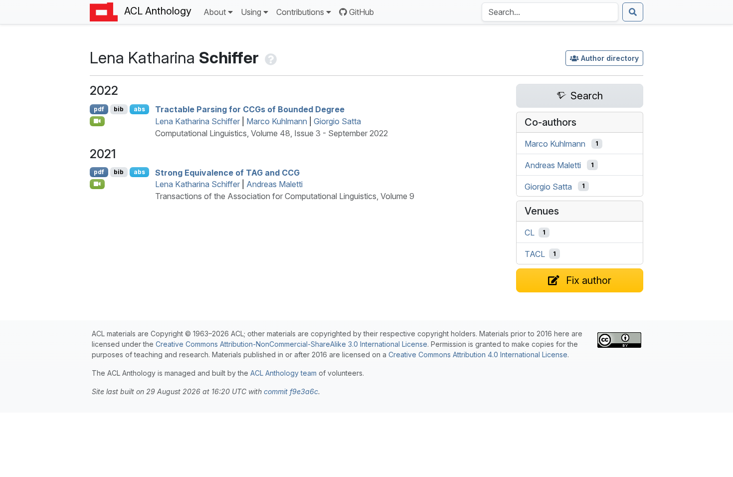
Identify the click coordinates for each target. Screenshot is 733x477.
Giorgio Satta (337, 121)
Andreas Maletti (274, 184)
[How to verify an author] (270, 57)
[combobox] (550, 11)
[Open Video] (97, 121)
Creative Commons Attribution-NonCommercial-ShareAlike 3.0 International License (291, 344)
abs (139, 109)
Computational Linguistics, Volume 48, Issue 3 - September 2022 (271, 133)
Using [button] (251, 12)
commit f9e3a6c (291, 391)
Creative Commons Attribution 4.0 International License (477, 354)
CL (530, 233)
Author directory (610, 58)
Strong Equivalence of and (227, 172)
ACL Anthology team (283, 373)
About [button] (214, 12)
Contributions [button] (300, 12)
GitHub (361, 12)
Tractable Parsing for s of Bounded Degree (250, 109)
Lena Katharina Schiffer (197, 121)
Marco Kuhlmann (276, 121)
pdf (99, 109)
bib (119, 109)
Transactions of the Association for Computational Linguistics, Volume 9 (284, 196)
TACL (535, 254)
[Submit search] (632, 11)
